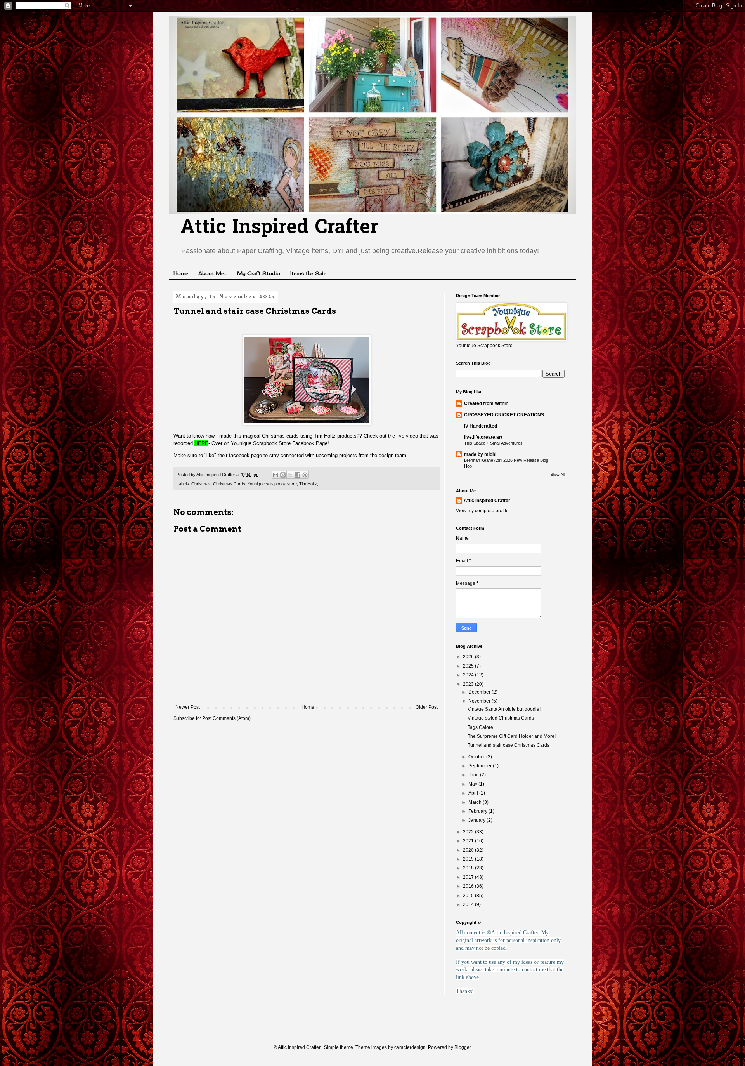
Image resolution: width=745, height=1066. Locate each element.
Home (180, 273)
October (477, 757)
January (477, 820)
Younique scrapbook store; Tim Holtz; (283, 484)
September (480, 766)
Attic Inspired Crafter (279, 228)
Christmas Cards (229, 484)
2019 (469, 859)
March (475, 802)
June (474, 774)
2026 (469, 656)
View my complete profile (482, 510)
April (473, 793)
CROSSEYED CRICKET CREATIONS (504, 414)
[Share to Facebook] (297, 475)
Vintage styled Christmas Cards (501, 718)
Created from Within (486, 403)
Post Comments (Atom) (226, 718)
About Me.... (212, 273)
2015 (469, 895)
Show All (558, 474)
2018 (469, 868)
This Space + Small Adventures (493, 443)
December (480, 692)
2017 (469, 877)
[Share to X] (290, 475)
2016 (469, 886)
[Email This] (275, 475)
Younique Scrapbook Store (261, 443)
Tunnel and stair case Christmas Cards (508, 745)
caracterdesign (410, 1047)
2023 (469, 684)
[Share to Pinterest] (305, 475)
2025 (469, 666)
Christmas (201, 484)
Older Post (427, 707)
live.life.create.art (483, 437)
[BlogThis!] (283, 475)
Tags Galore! (481, 727)
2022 (469, 832)
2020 (469, 850)
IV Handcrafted (480, 426)
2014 (469, 904)
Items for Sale (308, 273)
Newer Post (187, 707)
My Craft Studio (258, 273)
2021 (469, 840)
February (478, 811)
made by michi (480, 454)
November (480, 701)
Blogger (462, 1047)
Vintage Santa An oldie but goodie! (504, 709)
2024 (469, 675)
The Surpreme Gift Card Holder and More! (512, 736)
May (473, 784)
